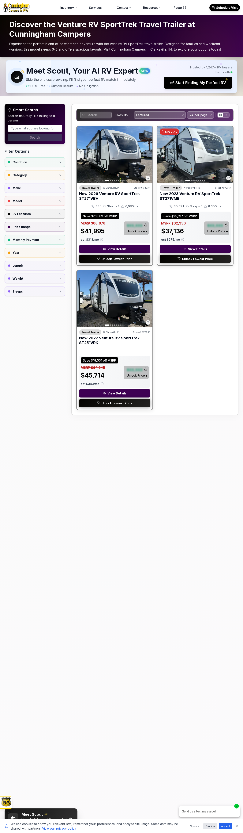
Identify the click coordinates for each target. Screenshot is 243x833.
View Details (116, 249)
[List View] (226, 115)
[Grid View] (220, 115)
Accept (225, 826)
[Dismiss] (8, 812)
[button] (121, 76)
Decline (210, 826)
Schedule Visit (227, 8)
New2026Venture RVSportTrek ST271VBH (109, 196)
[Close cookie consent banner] (236, 826)
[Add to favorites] (148, 178)
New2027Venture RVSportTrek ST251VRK (109, 340)
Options (195, 826)
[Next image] (147, 154)
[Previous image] (81, 154)
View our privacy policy (59, 828)
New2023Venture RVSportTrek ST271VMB (190, 196)
